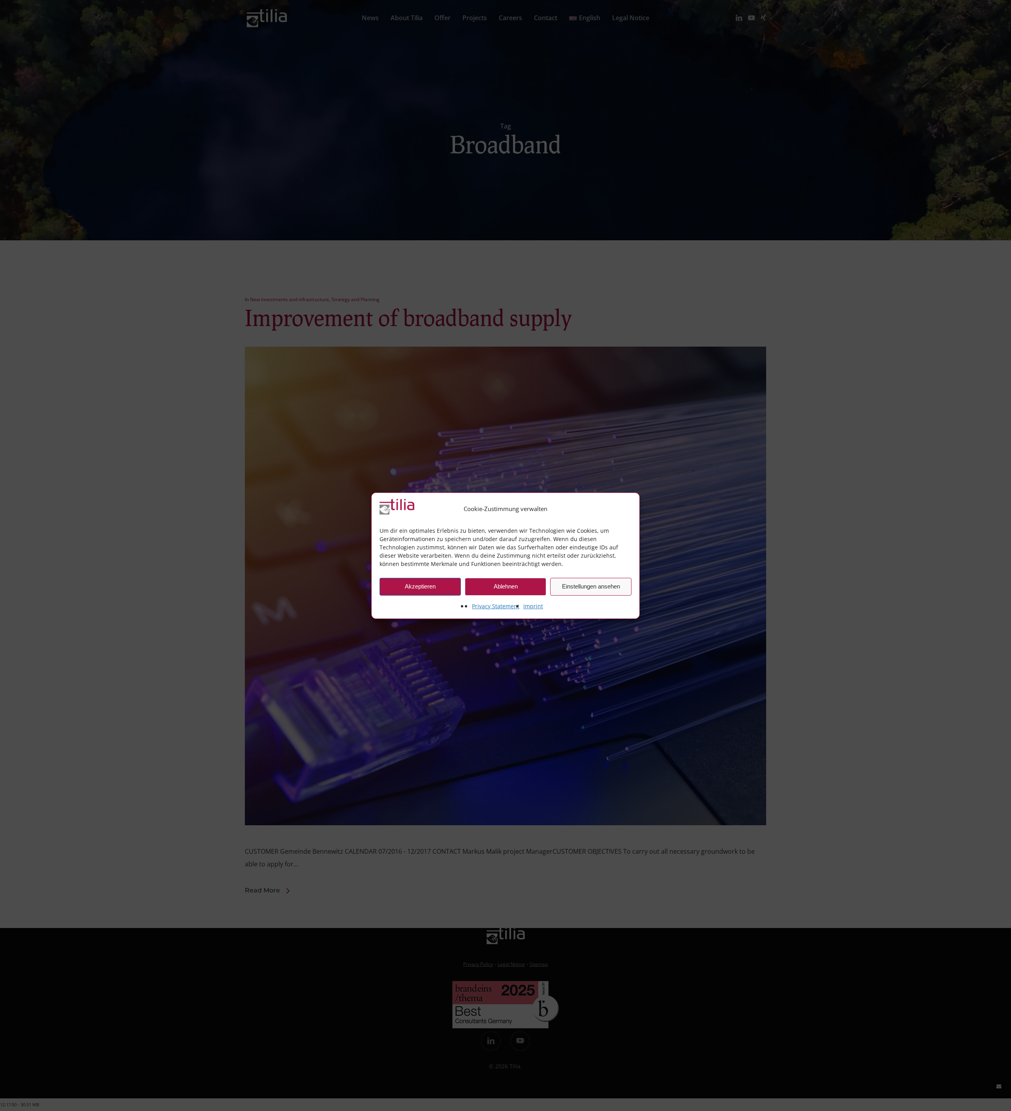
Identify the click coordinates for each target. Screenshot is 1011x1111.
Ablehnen (506, 586)
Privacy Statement (495, 606)
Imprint (533, 606)
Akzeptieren (420, 586)
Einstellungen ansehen (591, 586)
